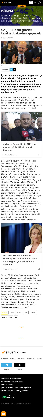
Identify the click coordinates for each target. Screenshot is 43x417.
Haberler (19, 313)
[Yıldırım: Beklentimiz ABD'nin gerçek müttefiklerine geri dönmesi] (21, 126)
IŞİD (16, 317)
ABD (26, 313)
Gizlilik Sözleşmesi (8, 391)
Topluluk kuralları (7, 384)
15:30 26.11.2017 (7, 38)
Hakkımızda (5, 378)
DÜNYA (4, 313)
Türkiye (12, 313)
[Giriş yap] (35, 2)
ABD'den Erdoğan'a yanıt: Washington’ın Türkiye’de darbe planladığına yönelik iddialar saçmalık (20, 260)
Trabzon (32, 313)
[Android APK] (8, 397)
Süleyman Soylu (7, 317)
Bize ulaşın (19, 381)
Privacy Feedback (22, 391)
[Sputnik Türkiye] (7, 3)
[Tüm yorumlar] (3, 413)
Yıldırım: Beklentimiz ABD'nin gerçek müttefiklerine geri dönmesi (19, 147)
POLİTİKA (21, 359)
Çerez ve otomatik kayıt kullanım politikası (16, 388)
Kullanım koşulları (7, 381)
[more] (39, 154)
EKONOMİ (30, 359)
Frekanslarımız (15, 378)
